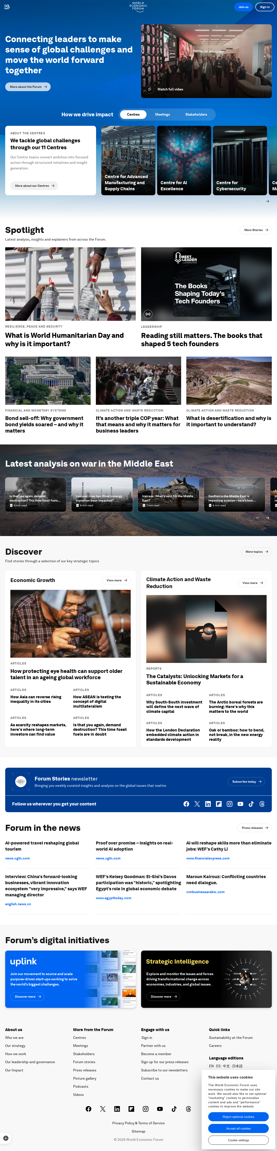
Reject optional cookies (238, 1116)
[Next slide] (267, 201)
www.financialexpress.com (208, 858)
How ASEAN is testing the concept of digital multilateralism (97, 701)
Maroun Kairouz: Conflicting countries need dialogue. (226, 879)
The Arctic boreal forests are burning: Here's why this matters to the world (236, 707)
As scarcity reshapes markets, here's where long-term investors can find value (38, 729)
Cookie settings (238, 1140)
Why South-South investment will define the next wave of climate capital (174, 707)
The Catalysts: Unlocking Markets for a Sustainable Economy (194, 679)
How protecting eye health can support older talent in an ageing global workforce (66, 674)
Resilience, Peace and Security (34, 326)
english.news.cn (18, 904)
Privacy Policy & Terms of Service (138, 1123)
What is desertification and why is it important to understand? (228, 421)
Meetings (162, 114)
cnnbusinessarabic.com (205, 892)
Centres (133, 114)
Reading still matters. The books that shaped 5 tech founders (202, 339)
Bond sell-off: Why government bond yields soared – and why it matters (44, 424)
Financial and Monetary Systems (35, 410)
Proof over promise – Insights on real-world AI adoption (134, 846)
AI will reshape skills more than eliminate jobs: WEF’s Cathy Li (229, 846)
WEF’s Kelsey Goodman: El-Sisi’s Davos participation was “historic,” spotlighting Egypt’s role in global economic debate (138, 882)
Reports (154, 668)
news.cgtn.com (17, 858)
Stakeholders (196, 114)
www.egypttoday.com (113, 898)
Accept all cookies (238, 1128)
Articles (18, 663)
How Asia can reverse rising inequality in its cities (35, 699)
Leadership (151, 326)
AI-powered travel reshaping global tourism (42, 846)
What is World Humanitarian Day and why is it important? (64, 339)
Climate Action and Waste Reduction (129, 410)
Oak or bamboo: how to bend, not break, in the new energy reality (236, 735)
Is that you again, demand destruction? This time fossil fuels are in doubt (100, 729)
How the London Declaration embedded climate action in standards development (173, 735)
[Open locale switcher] (5, 1138)
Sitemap (138, 1131)
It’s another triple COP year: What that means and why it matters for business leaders (138, 424)
